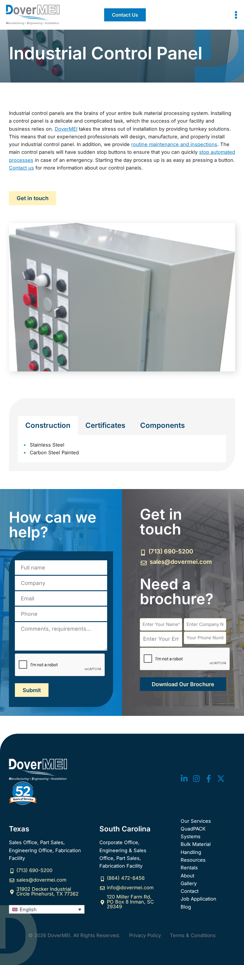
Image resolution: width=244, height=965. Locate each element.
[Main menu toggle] (236, 15)
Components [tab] (162, 425)
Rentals (189, 868)
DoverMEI (66, 129)
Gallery (189, 883)
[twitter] (184, 778)
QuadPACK (193, 829)
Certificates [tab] (105, 425)
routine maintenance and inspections (174, 144)
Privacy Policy (145, 935)
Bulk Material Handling (196, 848)
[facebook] (208, 778)
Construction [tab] (48, 425)
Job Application (198, 899)
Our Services (196, 821)
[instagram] (196, 778)
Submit (32, 690)
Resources (193, 860)
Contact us (21, 168)
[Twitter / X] (221, 778)
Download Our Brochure (183, 684)
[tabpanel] (122, 449)
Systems (191, 836)
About (187, 876)
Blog (186, 907)
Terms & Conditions (193, 935)
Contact (189, 891)
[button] (125, 14)
